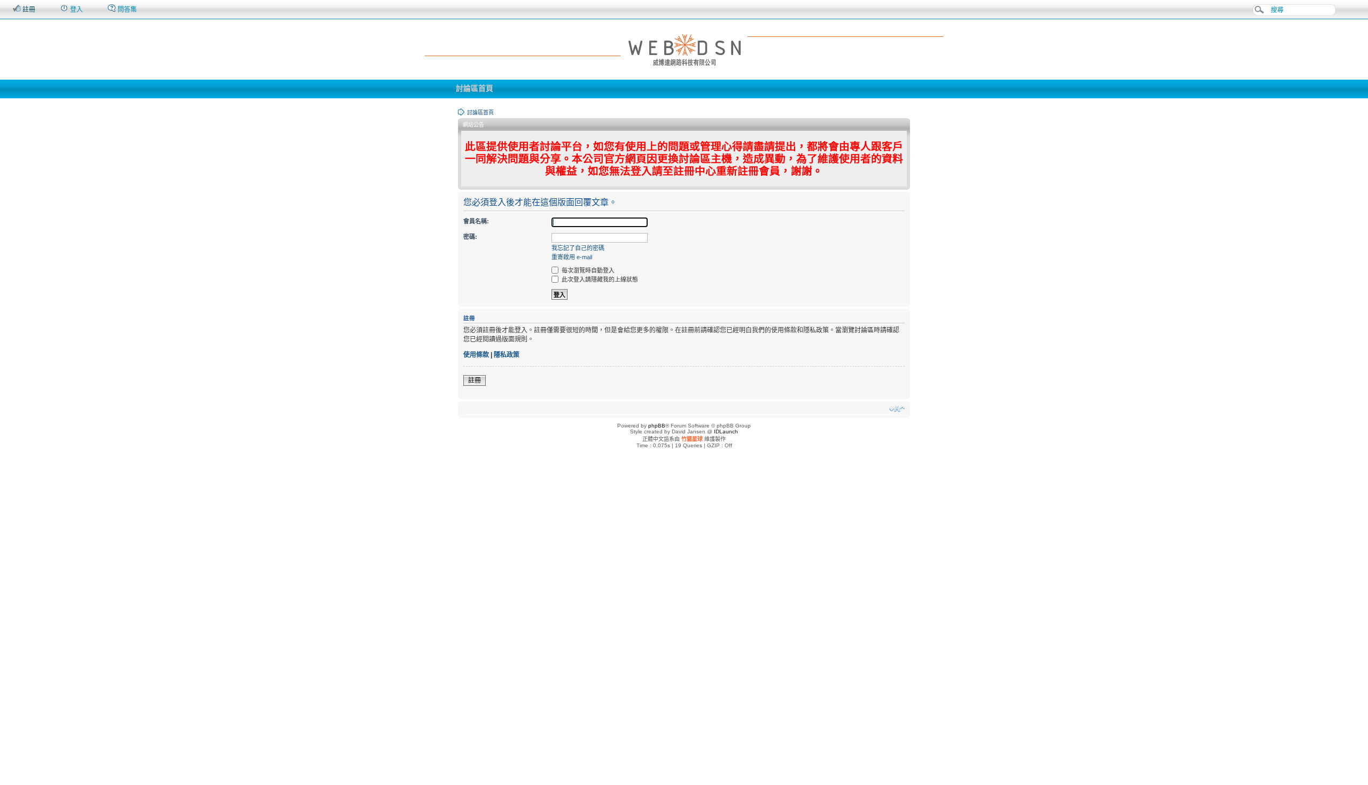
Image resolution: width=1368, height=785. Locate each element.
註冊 (28, 9)
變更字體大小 (897, 409)
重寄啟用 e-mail (571, 257)
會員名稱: (476, 221)
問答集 (126, 9)
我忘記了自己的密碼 (577, 248)
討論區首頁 (474, 88)
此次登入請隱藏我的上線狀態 (599, 279)
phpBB (656, 426)
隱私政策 (506, 355)
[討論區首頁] (684, 49)
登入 (75, 9)
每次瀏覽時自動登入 (587, 270)
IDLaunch (726, 431)
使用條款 (476, 355)
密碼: (470, 237)
